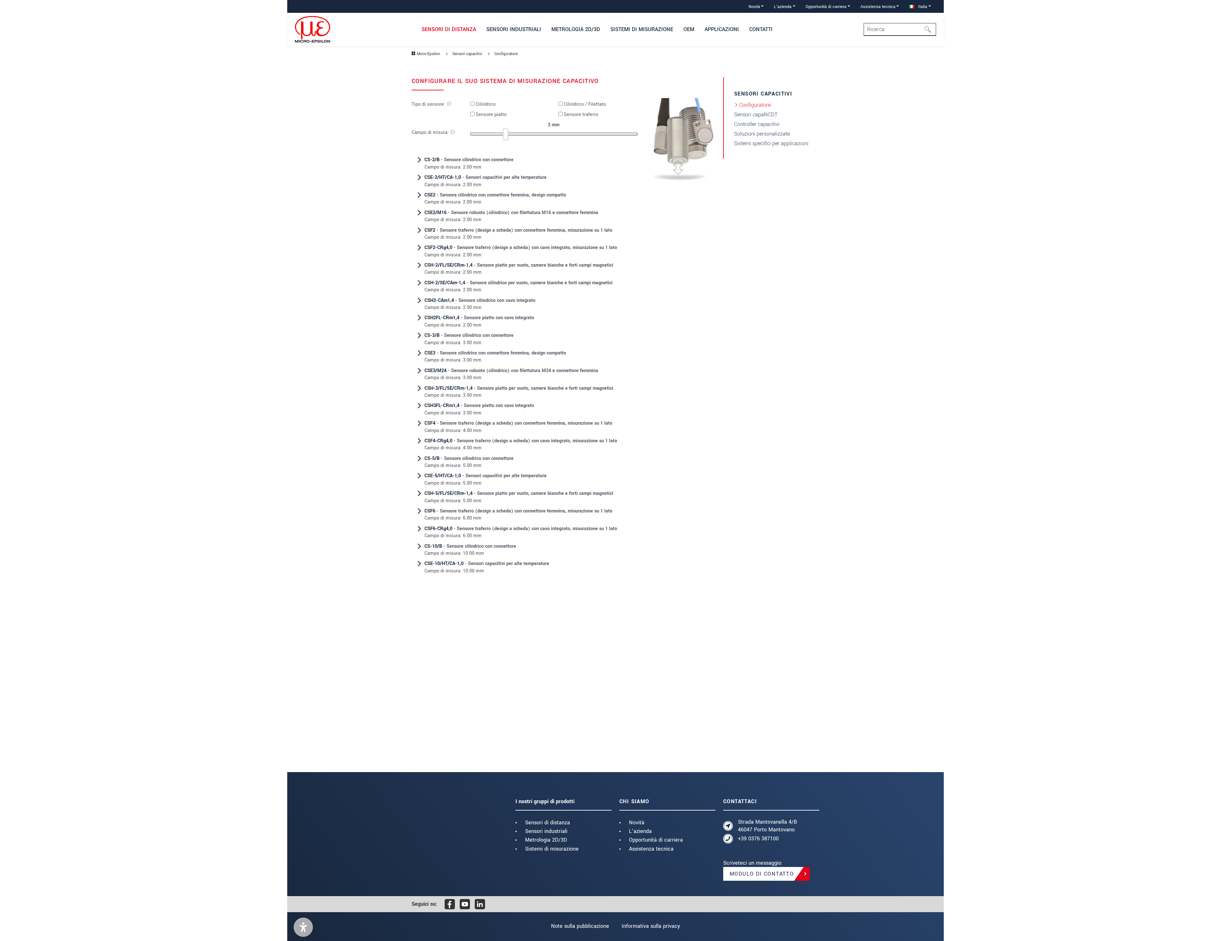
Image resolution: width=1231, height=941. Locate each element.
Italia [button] (922, 7)
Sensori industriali (546, 831)
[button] (303, 927)
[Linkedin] (480, 904)
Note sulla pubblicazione (580, 926)
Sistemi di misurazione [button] (641, 29)
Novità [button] (754, 7)
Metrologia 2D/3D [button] (575, 29)
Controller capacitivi (757, 124)
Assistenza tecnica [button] (877, 7)
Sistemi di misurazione (552, 848)
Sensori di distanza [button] (449, 29)
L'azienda (640, 831)
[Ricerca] (929, 29)
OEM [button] (688, 29)
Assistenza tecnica (651, 848)
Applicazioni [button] (722, 29)
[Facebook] (450, 904)
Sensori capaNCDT (756, 114)
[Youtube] (465, 904)
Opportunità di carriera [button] (826, 7)
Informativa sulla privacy (651, 926)
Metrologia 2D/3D (546, 840)
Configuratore (755, 105)
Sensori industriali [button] (513, 29)
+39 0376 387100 (758, 838)
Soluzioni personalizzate (762, 133)
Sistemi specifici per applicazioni (771, 143)
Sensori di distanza (547, 822)
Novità (636, 822)
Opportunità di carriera (656, 840)
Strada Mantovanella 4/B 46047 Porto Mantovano (767, 825)
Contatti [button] (761, 29)
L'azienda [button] (782, 7)
